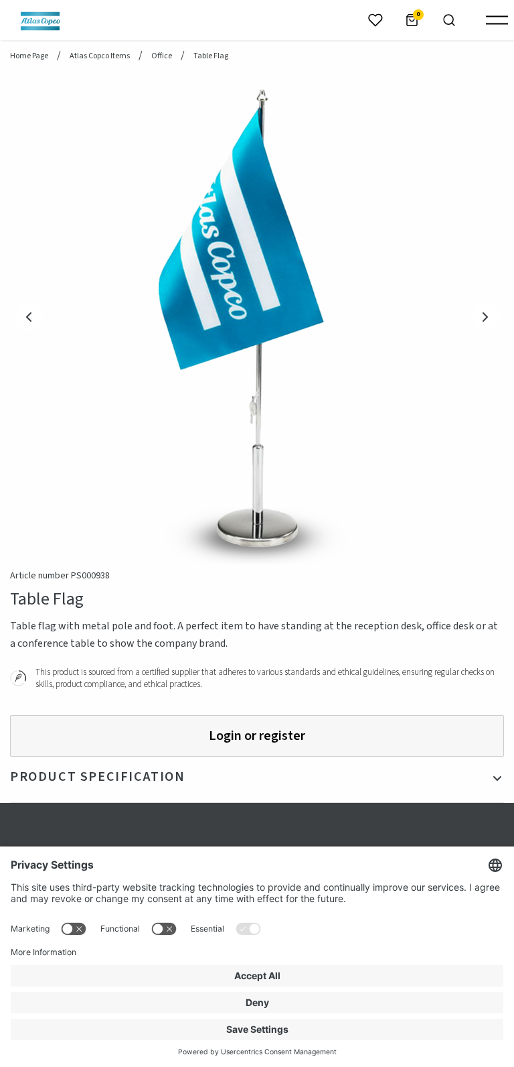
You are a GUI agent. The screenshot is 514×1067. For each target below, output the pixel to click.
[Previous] (28, 317)
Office (161, 56)
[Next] (485, 317)
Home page (29, 56)
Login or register (257, 736)
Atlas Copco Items (100, 56)
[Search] (449, 20)
